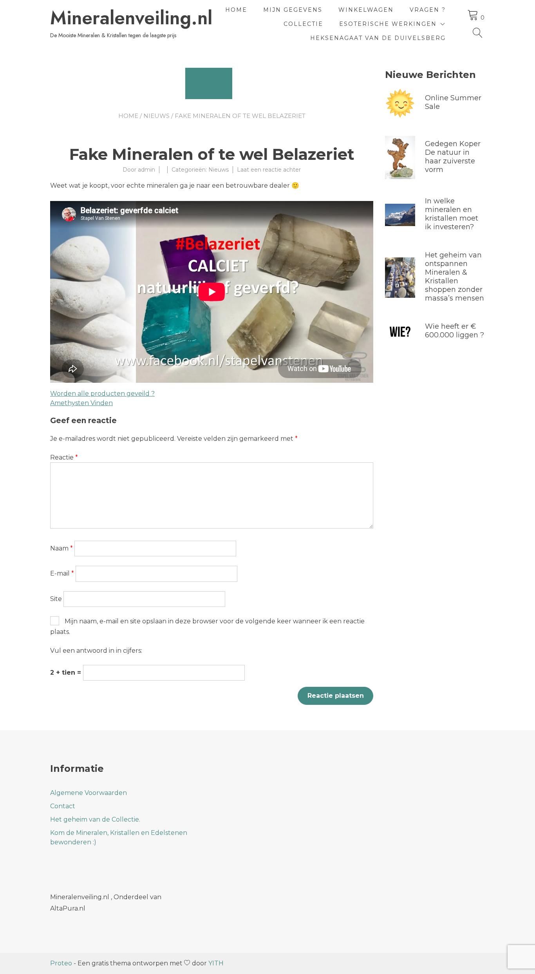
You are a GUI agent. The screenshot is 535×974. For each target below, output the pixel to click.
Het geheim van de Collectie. (95, 819)
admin (146, 169)
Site (56, 599)
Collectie (303, 23)
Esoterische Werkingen (388, 23)
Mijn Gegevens (292, 9)
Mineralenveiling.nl (131, 18)
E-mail (62, 573)
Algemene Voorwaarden (88, 793)
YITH (216, 963)
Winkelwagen (366, 9)
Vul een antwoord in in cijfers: (96, 650)
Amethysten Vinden (81, 403)
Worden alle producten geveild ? (102, 393)
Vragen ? (428, 9)
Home (236, 9)
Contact (62, 806)
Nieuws (156, 115)
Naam (61, 548)
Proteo (61, 963)
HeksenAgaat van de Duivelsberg (378, 38)
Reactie (64, 457)
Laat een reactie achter (269, 169)
